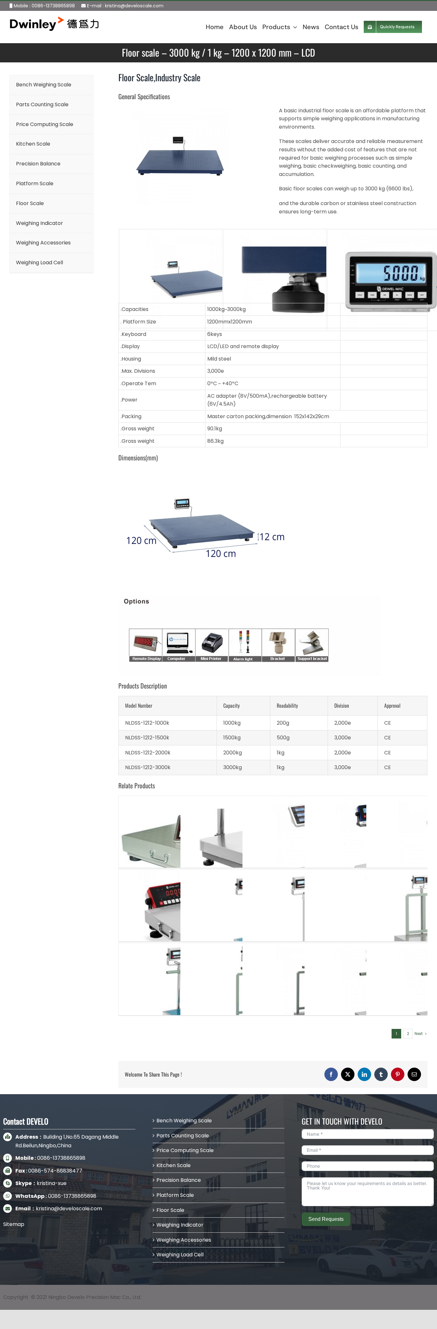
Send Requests (326, 1219)
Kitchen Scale (173, 1165)
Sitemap (13, 1224)
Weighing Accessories (183, 1240)
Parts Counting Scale (182, 1135)
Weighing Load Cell (179, 1254)
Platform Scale (175, 1195)
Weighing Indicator (179, 1225)
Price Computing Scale (185, 1150)
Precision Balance (178, 1180)
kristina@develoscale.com (134, 6)
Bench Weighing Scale (184, 1120)
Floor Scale (170, 1210)
